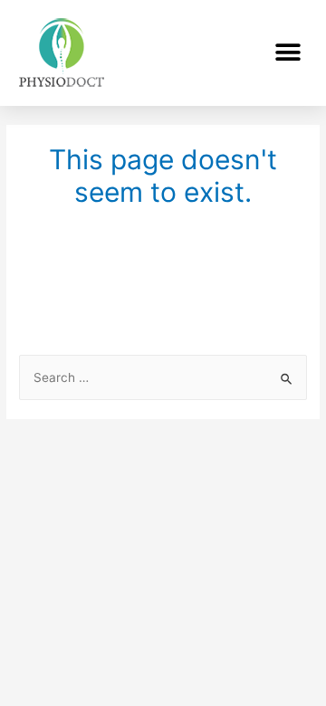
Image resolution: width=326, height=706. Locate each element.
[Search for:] (163, 377)
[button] (287, 53)
